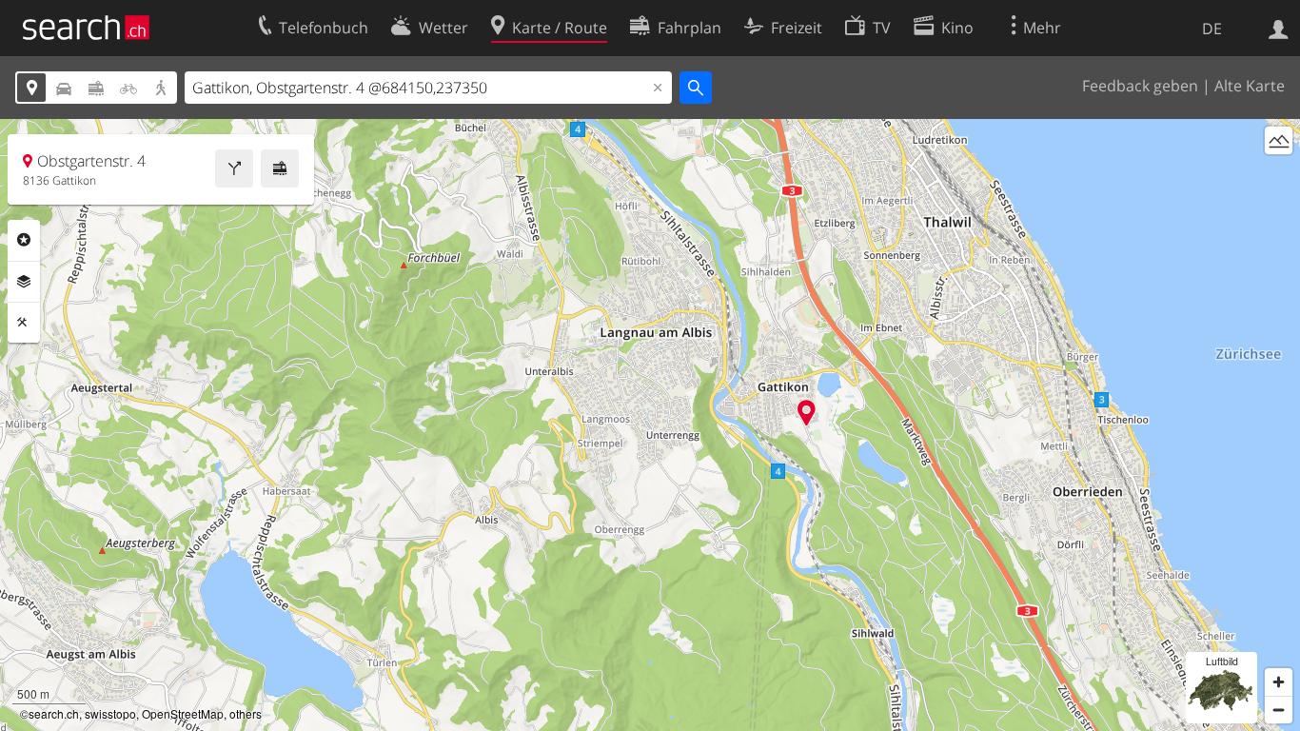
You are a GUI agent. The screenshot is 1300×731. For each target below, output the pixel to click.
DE (1212, 28)
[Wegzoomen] (1278, 709)
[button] (807, 413)
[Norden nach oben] (1278, 175)
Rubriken (24, 240)
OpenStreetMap (183, 713)
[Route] (234, 168)
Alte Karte (1249, 85)
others (245, 713)
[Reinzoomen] (1278, 682)
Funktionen (24, 323)
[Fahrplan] (280, 168)
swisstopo (110, 713)
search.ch (54, 713)
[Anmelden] (1278, 28)
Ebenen (24, 282)
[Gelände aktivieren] (1278, 140)
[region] (650, 425)
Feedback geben (1140, 85)
